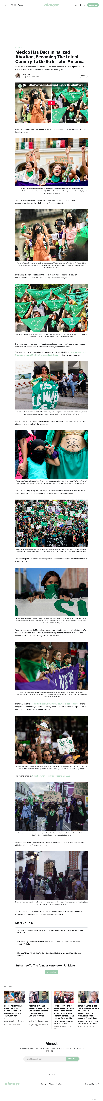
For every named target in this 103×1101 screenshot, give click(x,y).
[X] (49, 1075)
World (13, 5)
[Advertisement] (51, 25)
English (94, 1099)
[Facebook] (54, 1075)
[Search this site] (75, 5)
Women (21, 5)
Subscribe (93, 5)
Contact (59, 1084)
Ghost (96, 1084)
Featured (18, 47)
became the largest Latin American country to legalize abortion (54, 704)
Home (6, 5)
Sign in (82, 5)
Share (83, 76)
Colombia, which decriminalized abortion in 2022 (51, 776)
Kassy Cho (26, 75)
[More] (27, 5)
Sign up (43, 1084)
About (51, 1084)
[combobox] (96, 1099)
